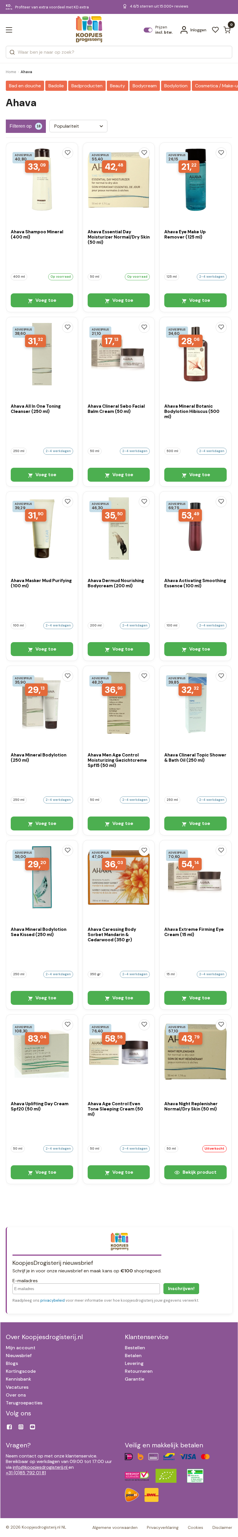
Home (11, 71)
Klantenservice (147, 1337)
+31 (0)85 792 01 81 (26, 1473)
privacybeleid (52, 1300)
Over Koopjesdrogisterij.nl (44, 1337)
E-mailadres (25, 1281)
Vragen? (18, 1445)
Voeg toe (45, 300)
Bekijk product (199, 1172)
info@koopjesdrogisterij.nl (40, 1467)
